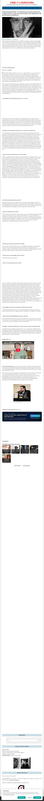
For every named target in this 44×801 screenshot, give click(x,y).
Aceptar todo (37, 797)
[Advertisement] (22, 58)
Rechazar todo (21, 797)
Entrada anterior (17, 465)
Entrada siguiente (26, 465)
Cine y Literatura (7, 39)
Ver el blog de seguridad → (35, 418)
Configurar (29, 797)
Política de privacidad (10, 794)
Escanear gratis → (35, 415)
